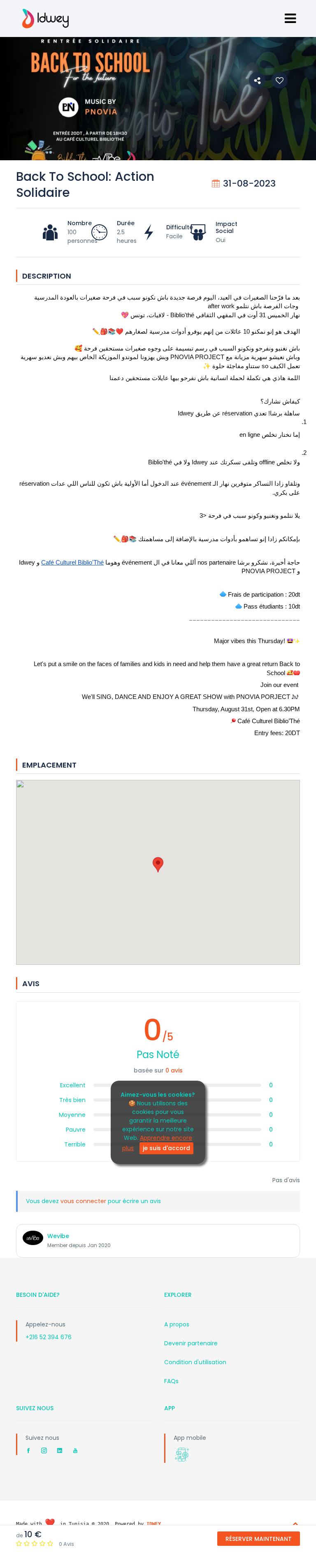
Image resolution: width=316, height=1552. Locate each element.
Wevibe (58, 1236)
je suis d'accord (166, 1148)
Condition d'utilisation (195, 1362)
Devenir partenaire (191, 1343)
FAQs (171, 1381)
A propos (176, 1324)
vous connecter (84, 1201)
